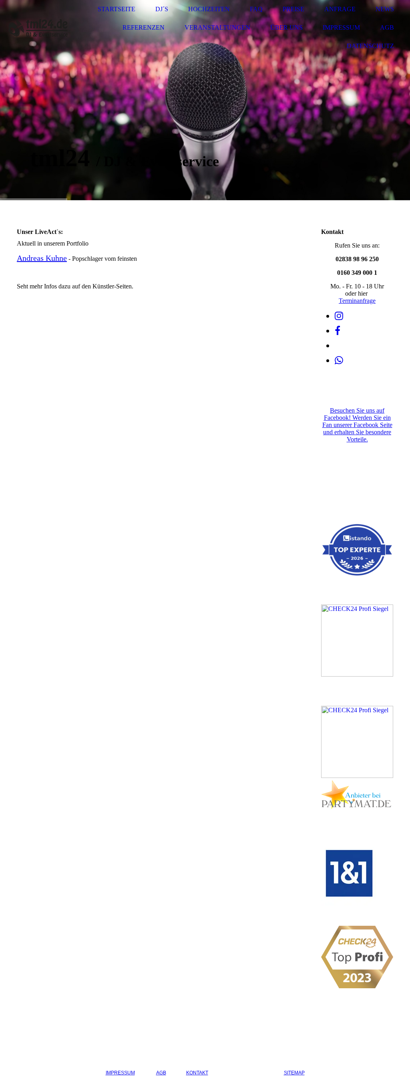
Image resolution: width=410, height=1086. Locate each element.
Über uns (286, 27)
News (385, 9)
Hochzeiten (209, 9)
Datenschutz (370, 45)
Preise (293, 9)
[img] (38, 28)
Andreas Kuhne (42, 258)
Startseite (116, 9)
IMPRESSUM (120, 1073)
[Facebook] (337, 331)
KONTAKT (197, 1073)
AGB (387, 27)
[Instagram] (339, 316)
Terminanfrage (357, 300)
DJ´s (161, 9)
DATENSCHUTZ (246, 1073)
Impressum (341, 27)
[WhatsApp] (339, 360)
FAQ (256, 9)
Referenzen (144, 27)
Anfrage (340, 9)
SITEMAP (294, 1073)
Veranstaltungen (217, 27)
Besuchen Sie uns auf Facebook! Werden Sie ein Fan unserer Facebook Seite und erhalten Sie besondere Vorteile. (357, 425)
